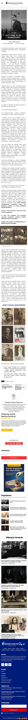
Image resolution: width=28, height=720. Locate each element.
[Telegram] (18, 443)
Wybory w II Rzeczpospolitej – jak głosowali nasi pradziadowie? (19, 388)
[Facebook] (6, 443)
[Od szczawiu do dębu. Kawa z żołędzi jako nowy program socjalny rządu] (5, 515)
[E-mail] (15, 443)
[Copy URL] (21, 443)
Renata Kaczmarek (4, 638)
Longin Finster (4, 563)
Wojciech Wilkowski (5, 612)
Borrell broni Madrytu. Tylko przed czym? (11, 687)
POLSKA (11, 381)
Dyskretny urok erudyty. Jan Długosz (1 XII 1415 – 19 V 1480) (7, 387)
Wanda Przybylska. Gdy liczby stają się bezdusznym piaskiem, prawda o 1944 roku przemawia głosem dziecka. (12, 635)
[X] (9, 443)
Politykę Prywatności (19, 460)
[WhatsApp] (12, 443)
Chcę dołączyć (13, 457)
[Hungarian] (23, 718)
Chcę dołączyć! (13, 710)
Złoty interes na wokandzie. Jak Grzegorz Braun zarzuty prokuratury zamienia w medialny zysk (18, 528)
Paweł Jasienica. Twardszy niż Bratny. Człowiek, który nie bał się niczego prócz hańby (13, 561)
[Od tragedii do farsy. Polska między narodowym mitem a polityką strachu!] (5, 508)
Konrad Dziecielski (4, 588)
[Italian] (24, 718)
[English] (18, 718)
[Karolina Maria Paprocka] (14, 397)
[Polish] (26, 718)
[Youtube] (9, 664)
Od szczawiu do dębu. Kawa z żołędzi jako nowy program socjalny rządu (18, 515)
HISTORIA (7, 381)
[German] (21, 718)
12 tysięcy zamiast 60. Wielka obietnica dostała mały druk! (16, 521)
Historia (14, 32)
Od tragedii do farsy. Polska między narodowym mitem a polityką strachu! (18, 508)
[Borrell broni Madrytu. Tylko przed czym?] (5, 501)
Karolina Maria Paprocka (14, 41)
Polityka (3, 689)
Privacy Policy (16, 713)
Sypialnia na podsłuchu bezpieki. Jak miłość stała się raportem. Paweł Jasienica (12, 586)
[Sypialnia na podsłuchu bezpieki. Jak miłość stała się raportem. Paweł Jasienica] (14, 575)
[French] (19, 718)
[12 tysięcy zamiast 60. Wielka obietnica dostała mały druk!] (5, 521)
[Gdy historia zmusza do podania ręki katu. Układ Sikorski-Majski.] (14, 599)
